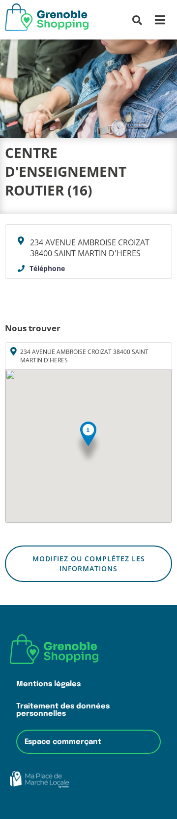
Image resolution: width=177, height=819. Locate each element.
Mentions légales (48, 684)
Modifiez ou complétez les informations (88, 563)
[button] (88, 443)
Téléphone (47, 268)
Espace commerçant (63, 741)
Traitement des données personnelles (63, 709)
